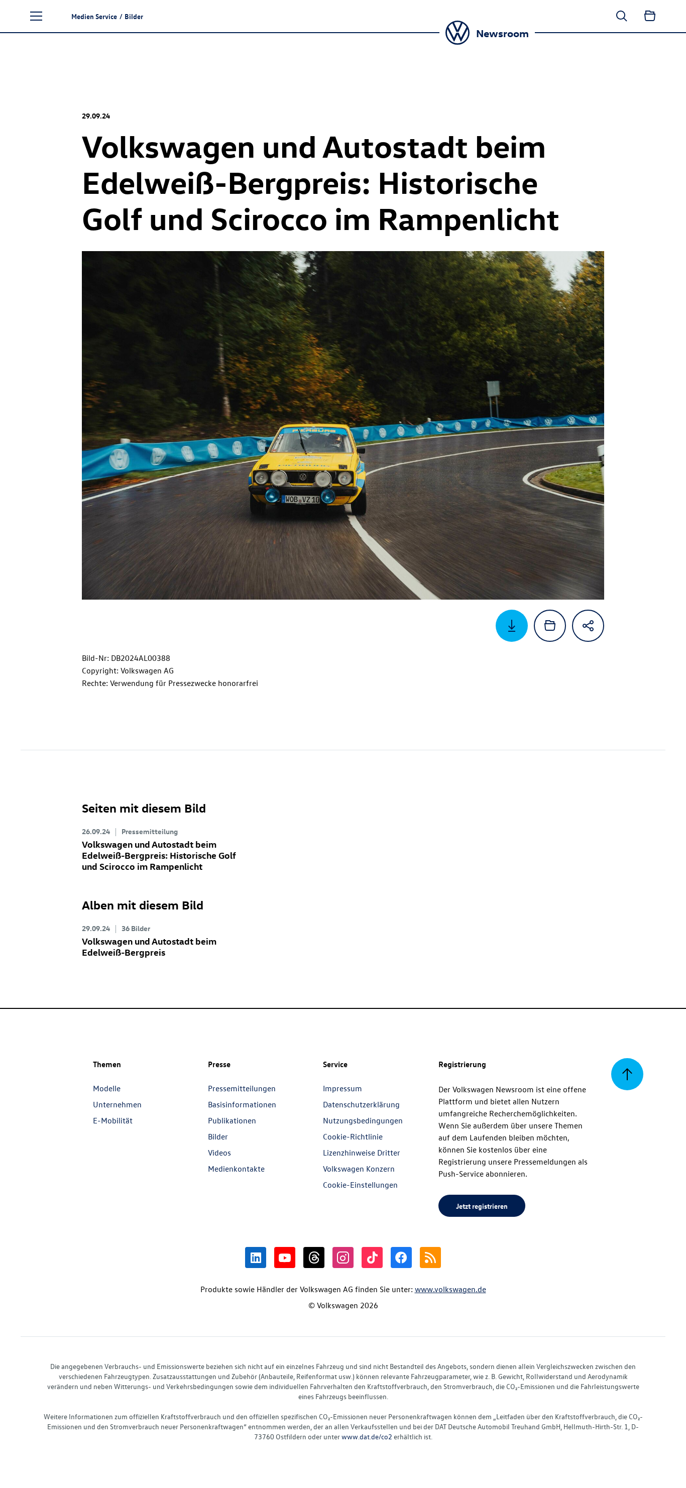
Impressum (342, 1088)
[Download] (512, 626)
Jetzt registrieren (482, 1205)
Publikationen (232, 1120)
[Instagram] (343, 1257)
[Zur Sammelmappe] (650, 16)
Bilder (218, 1136)
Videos (219, 1153)
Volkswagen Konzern (359, 1169)
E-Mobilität (113, 1120)
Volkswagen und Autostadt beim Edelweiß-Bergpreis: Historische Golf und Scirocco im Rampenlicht (159, 855)
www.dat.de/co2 (366, 1436)
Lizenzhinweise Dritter (361, 1153)
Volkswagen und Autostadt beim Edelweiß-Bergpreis (149, 946)
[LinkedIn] (255, 1257)
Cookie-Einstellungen (360, 1185)
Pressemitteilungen (242, 1088)
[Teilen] (588, 626)
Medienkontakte (236, 1169)
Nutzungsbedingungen (363, 1120)
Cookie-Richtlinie (353, 1136)
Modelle (107, 1088)
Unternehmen (117, 1104)
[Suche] (622, 16)
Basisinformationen (242, 1104)
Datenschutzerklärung (361, 1104)
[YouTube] (284, 1257)
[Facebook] (401, 1257)
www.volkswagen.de (450, 1289)
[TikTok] (372, 1257)
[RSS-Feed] (430, 1257)
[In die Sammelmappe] (550, 626)
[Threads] (313, 1257)
